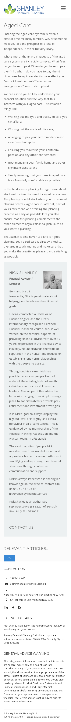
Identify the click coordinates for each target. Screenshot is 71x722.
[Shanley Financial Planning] (24, 8)
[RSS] (20, 607)
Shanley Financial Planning (19, 713)
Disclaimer (55, 717)
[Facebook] (13, 607)
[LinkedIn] (6, 607)
